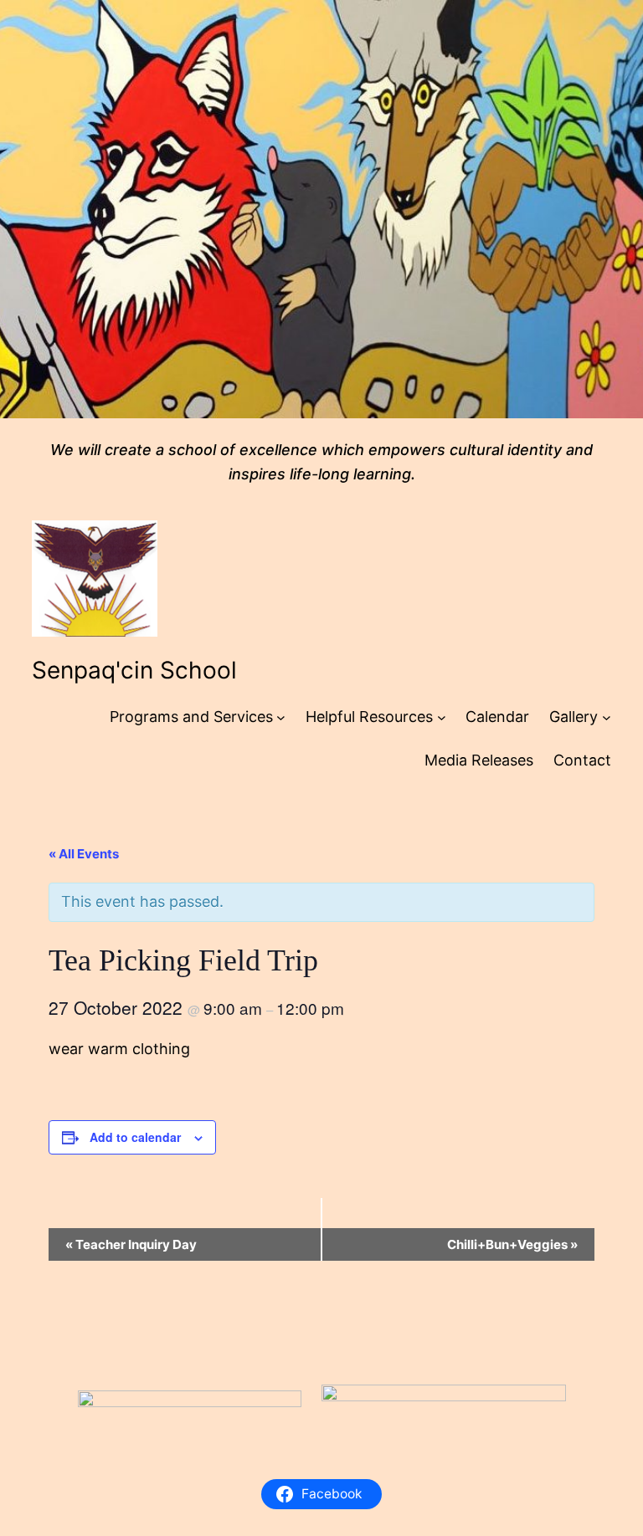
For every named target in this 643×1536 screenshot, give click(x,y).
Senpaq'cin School (134, 670)
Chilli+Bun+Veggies (512, 1244)
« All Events (84, 854)
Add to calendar (135, 1137)
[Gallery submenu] (606, 717)
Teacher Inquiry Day (131, 1244)
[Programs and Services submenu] (280, 717)
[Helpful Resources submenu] (441, 717)
